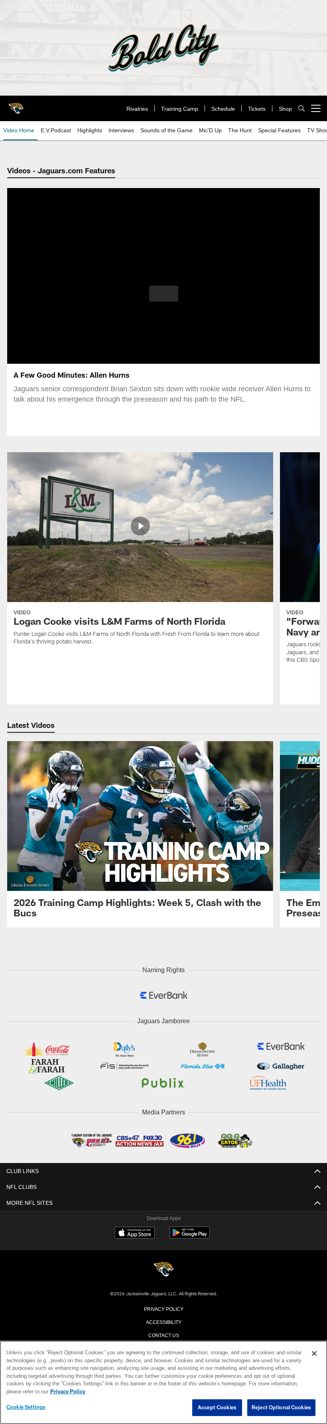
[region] (163, 1382)
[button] (163, 294)
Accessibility (163, 1319)
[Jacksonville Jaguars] (163, 1268)
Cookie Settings (25, 1407)
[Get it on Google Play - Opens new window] (190, 1234)
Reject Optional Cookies (281, 1407)
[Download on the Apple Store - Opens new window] (135, 1231)
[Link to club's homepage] (16, 105)
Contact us (163, 1333)
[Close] (314, 1354)
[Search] (301, 108)
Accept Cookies (217, 1407)
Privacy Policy (163, 1306)
